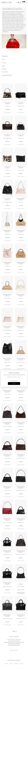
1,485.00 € (7, 109)
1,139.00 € (7, 173)
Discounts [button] (5, 72)
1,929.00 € (7, 622)
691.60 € (20, 590)
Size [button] (3, 59)
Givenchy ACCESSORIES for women (14, 643)
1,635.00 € (21, 622)
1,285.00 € (7, 397)
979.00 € (20, 173)
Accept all (14, 383)
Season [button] (4, 69)
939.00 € (20, 269)
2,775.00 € (7, 429)
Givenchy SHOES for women (9, 642)
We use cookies (14, 373)
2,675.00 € (7, 461)
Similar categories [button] (7, 75)
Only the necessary (14, 380)
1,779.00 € (21, 205)
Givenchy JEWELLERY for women (14, 645)
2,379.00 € (21, 429)
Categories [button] (5, 56)
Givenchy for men (14, 650)
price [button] (3, 66)
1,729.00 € (21, 141)
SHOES (11, 663)
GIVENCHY (14, 5)
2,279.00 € (7, 141)
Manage (18, 377)
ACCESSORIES (16, 663)
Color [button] (4, 62)
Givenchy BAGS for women (19, 642)
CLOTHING (6, 663)
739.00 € (20, 109)
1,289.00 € (7, 333)
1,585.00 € (7, 269)
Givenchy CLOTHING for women (14, 640)
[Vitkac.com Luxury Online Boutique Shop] (6, 2)
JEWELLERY (21, 663)
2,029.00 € (7, 589)
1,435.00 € (21, 365)
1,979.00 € (21, 525)
